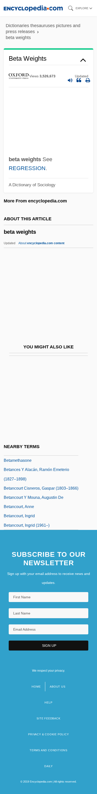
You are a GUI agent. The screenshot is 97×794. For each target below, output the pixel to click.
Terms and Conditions (48, 750)
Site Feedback (48, 718)
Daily (48, 766)
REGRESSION (27, 168)
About (41, 243)
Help (48, 702)
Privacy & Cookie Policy (48, 734)
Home (36, 686)
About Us (57, 686)
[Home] (33, 8)
